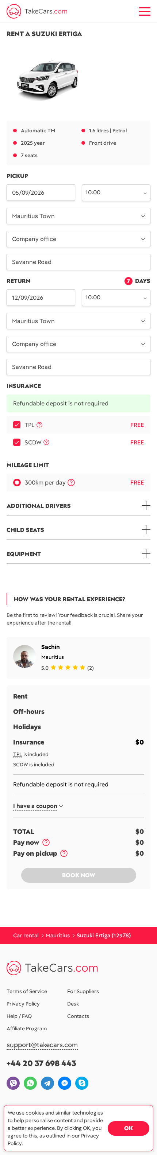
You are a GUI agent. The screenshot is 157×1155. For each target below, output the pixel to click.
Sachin (50, 647)
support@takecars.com (42, 1045)
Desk (73, 1004)
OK (128, 1128)
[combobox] (112, 192)
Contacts (78, 1016)
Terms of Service (27, 991)
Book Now (78, 875)
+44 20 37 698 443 (41, 1063)
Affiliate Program (27, 1028)
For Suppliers (83, 991)
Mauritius (52, 657)
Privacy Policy (23, 1004)
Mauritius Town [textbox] (33, 216)
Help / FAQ (19, 1016)
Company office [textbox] (34, 239)
